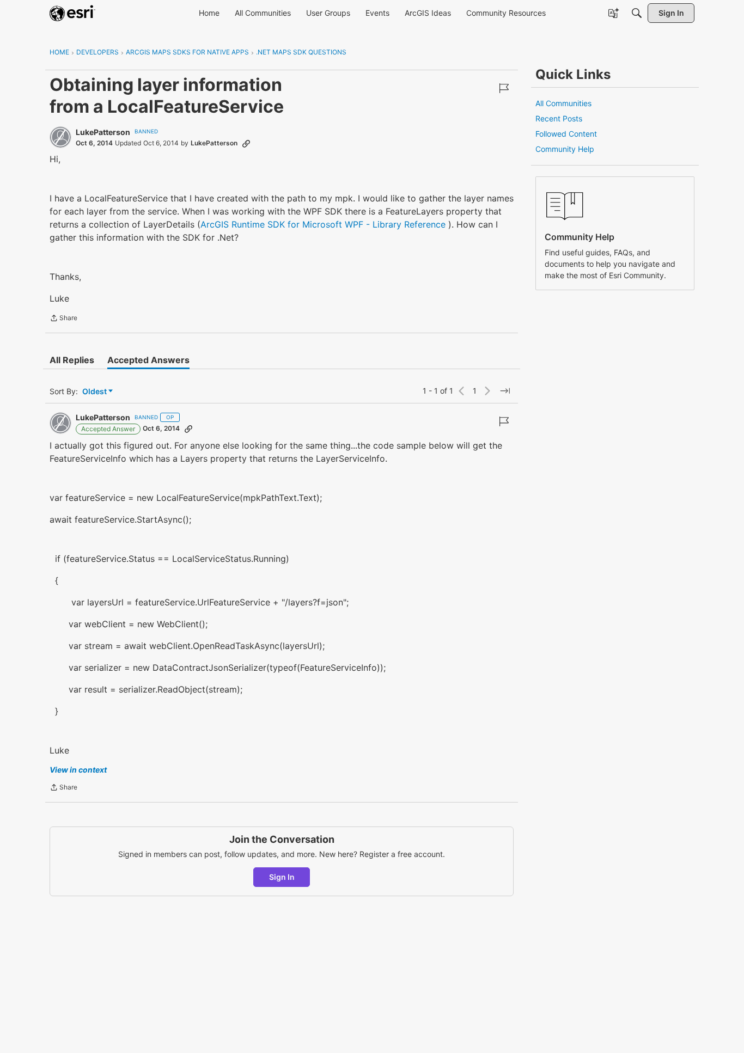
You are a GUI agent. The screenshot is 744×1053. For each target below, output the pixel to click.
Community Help (564, 149)
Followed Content (566, 133)
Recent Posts (558, 118)
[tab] (72, 360)
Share (63, 319)
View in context (78, 769)
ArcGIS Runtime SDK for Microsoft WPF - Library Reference (323, 224)
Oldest (95, 392)
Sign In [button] (282, 876)
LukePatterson (103, 132)
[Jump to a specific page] (505, 391)
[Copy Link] (246, 143)
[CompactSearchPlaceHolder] (637, 13)
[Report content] (504, 88)
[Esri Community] (72, 13)
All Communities (563, 103)
